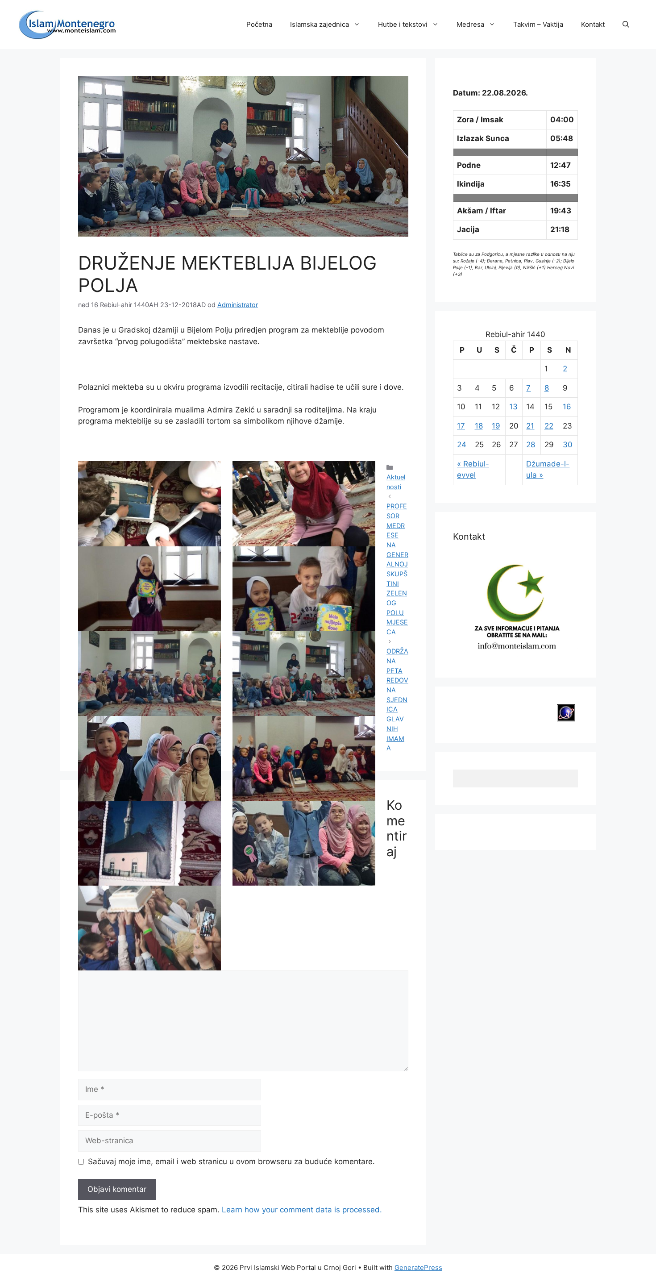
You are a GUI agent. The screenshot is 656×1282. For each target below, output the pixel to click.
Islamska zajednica (319, 24)
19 (496, 425)
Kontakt (593, 24)
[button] (626, 24)
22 (548, 425)
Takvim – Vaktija (538, 24)
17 (461, 425)
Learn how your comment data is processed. (302, 1209)
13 (513, 406)
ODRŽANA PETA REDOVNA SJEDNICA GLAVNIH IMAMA (397, 699)
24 (461, 444)
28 (530, 444)
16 (567, 406)
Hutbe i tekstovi (403, 24)
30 (568, 444)
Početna (259, 24)
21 (530, 425)
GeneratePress (418, 1267)
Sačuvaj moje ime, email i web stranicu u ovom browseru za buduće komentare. (231, 1161)
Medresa (470, 24)
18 (479, 425)
